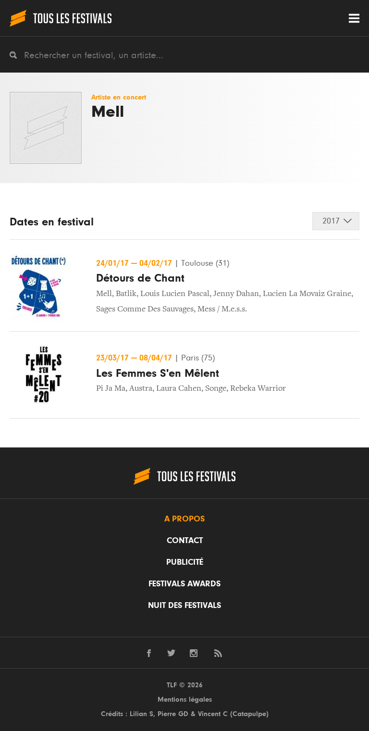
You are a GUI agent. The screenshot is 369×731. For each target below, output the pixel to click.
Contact (185, 540)
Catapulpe (249, 714)
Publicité (184, 562)
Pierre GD (173, 714)
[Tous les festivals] (60, 18)
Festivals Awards (184, 584)
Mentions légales (185, 699)
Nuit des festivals (184, 605)
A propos (184, 519)
